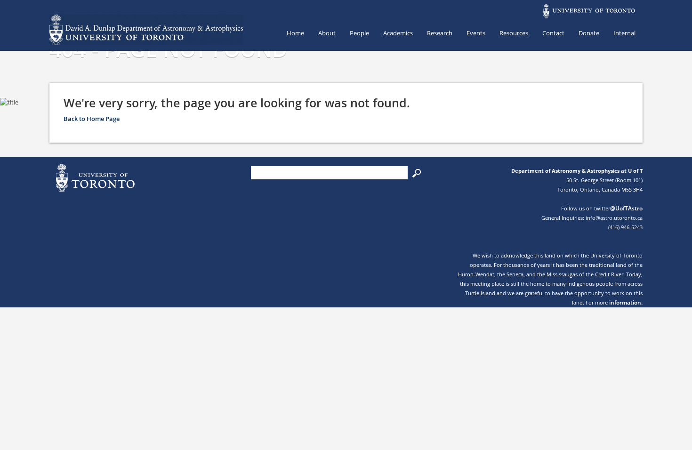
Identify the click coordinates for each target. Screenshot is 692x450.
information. (626, 302)
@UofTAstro (626, 208)
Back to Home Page (92, 118)
